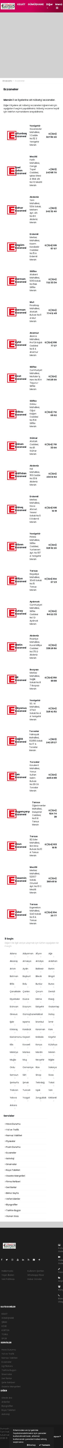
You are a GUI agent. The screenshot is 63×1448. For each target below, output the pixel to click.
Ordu (12, 1067)
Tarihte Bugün (13, 1210)
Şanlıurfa (14, 1082)
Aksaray (14, 961)
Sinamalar (11, 1164)
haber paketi (6, 1441)
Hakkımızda (7, 1270)
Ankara (13, 1105)
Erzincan (14, 1006)
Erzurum (27, 1006)
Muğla (13, 1059)
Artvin (13, 968)
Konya (39, 1044)
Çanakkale (15, 991)
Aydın (25, 968)
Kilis (11, 1044)
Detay (32, 1445)
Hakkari (39, 1014)
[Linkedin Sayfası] (24, 1259)
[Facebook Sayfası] (3, 1259)
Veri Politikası (8, 1279)
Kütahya (52, 1044)
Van (50, 1090)
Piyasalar (10, 1141)
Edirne (39, 999)
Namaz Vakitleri (14, 1135)
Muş (25, 1059)
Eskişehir (40, 1006)
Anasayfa (7, 80)
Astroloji (10, 1158)
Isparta (26, 1021)
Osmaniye (28, 1067)
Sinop (38, 1074)
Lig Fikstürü (7, 1366)
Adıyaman (28, 953)
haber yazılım (7, 1444)
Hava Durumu (13, 1123)
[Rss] (30, 1259)
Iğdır (12, 1021)
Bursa (51, 983)
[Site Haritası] (35, 1259)
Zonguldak (41, 1097)
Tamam (45, 1445)
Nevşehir (40, 1059)
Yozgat (26, 1097)
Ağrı (50, 953)
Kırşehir (52, 1036)
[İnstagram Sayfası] (13, 1259)
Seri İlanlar (11, 1187)
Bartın (51, 968)
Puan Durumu (13, 1146)
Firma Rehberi (13, 1181)
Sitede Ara (7, 1397)
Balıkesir (40, 968)
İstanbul (40, 1021)
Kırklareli (52, 1097)
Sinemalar (7, 1374)
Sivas (51, 1074)
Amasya (27, 961)
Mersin (51, 1052)
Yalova (13, 1097)
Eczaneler (11, 1152)
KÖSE (4, 1326)
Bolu (25, 983)
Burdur (39, 983)
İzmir (50, 1021)
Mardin (39, 1052)
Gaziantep (53, 1006)
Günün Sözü (12, 1216)
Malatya (14, 1052)
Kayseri (26, 1036)
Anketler (6, 1401)
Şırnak (26, 1082)
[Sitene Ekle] (41, 1259)
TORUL (5, 1334)
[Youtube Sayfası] (19, 1259)
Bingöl (51, 976)
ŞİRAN (4, 1322)
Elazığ (51, 999)
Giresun (14, 1014)
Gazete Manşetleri (15, 1175)
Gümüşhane (29, 1014)
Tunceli (26, 1090)
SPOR (4, 1338)
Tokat (51, 1082)
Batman (14, 976)
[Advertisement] (31, 45)
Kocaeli (26, 1044)
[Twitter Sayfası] (8, 1259)
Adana (13, 953)
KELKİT (21, 4)
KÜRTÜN (5, 1330)
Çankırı (26, 991)
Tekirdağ (40, 1082)
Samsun (14, 1074)
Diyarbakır (15, 999)
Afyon (39, 953)
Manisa (26, 1052)
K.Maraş (14, 1029)
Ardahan (52, 961)
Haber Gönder (34, 1279)
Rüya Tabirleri (13, 1170)
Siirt (24, 1074)
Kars (50, 1029)
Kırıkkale (40, 1036)
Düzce (26, 999)
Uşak (38, 1090)
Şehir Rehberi (8, 1382)
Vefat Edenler (13, 1198)
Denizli (51, 991)
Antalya (40, 961)
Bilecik (39, 976)
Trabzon (14, 1090)
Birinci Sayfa (12, 1193)
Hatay (51, 1014)
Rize (38, 1067)
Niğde (51, 1059)
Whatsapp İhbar (35, 1275)
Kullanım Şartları (35, 1270)
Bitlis (12, 983)
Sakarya (52, 1067)
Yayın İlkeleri (8, 1275)
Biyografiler (12, 1204)
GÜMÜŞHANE (36, 4)
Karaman (40, 1029)
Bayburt (27, 976)
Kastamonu (16, 1036)
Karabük (27, 1029)
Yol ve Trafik (12, 1129)
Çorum (39, 991)
